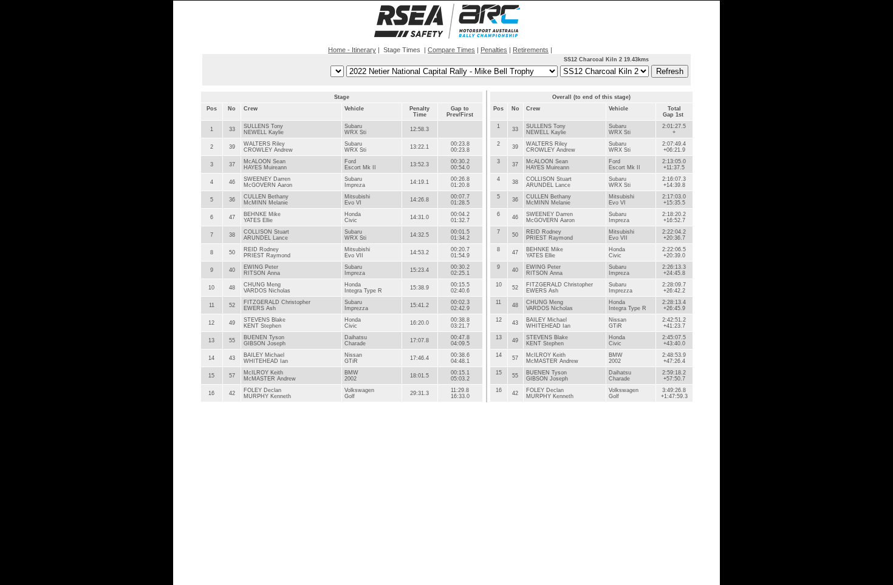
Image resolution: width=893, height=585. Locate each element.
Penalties (494, 49)
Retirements (531, 49)
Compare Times (451, 49)
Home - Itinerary (352, 49)
